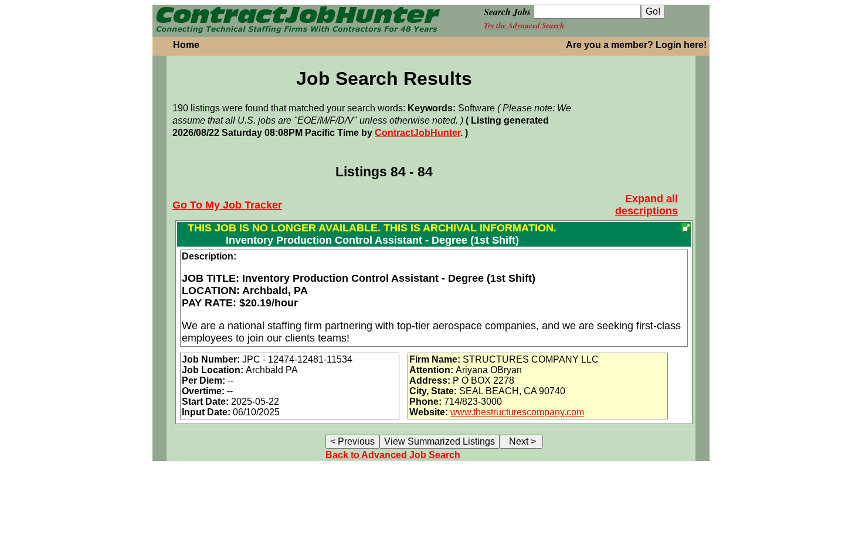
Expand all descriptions (646, 205)
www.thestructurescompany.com (517, 412)
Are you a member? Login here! (636, 45)
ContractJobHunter (417, 133)
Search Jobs (507, 11)
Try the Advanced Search (524, 25)
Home (186, 45)
